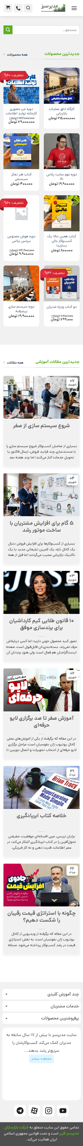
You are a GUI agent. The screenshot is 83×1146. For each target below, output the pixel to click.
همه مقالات (15, 362)
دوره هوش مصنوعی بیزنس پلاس (21, 239)
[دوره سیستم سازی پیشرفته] (21, 283)
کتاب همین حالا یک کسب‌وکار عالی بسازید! (61, 241)
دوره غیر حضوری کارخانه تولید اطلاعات (21, 111)
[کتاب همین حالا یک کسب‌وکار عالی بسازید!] (62, 213)
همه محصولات (17, 54)
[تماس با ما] (18, 8)
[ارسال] (7, 29)
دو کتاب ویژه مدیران (62, 307)
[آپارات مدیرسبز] (34, 1110)
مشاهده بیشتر (41, 1058)
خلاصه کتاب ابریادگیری (41, 815)
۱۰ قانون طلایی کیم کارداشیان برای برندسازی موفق (41, 624)
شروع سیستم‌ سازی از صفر (41, 425)
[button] (74, 8)
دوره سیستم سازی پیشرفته (21, 309)
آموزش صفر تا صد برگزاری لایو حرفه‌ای (42, 722)
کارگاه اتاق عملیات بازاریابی (61, 111)
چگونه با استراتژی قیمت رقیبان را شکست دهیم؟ (41, 917)
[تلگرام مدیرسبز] (20, 1110)
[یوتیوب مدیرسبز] (63, 1110)
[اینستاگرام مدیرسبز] (48, 1110)
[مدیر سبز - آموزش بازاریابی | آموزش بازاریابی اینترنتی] (50, 8)
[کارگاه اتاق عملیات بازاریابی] (62, 86)
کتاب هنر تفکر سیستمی (21, 177)
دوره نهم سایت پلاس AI (61, 177)
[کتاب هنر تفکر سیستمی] (21, 151)
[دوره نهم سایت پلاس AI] (62, 151)
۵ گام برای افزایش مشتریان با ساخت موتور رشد (42, 527)
